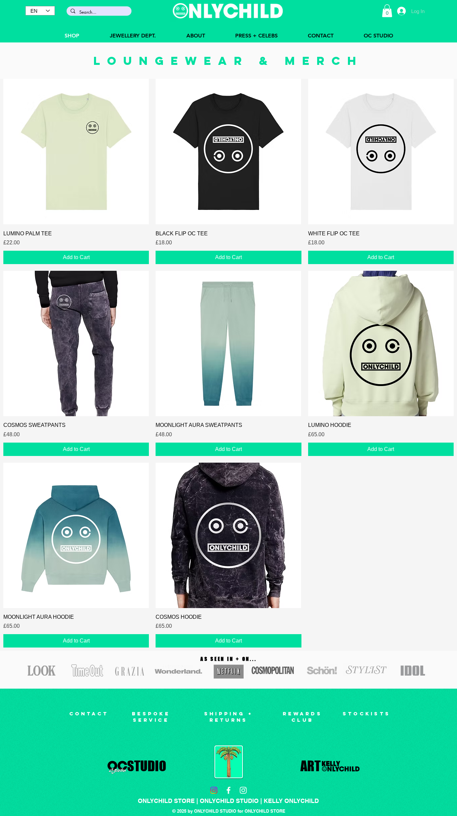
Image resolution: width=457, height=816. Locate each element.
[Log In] (401, 11)
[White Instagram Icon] (243, 790)
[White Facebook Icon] (228, 790)
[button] (387, 10)
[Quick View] (76, 151)
